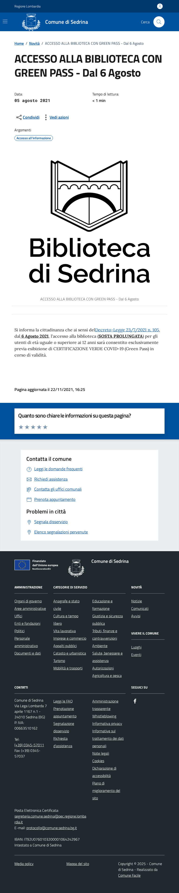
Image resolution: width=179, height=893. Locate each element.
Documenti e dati (27, 653)
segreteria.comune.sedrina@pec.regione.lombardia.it (50, 819)
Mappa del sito (77, 863)
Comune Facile (129, 875)
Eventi (136, 654)
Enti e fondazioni (27, 623)
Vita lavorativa (64, 631)
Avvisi (135, 616)
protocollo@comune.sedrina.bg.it (51, 828)
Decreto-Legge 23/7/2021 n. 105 (127, 330)
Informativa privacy (107, 723)
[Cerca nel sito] (159, 21)
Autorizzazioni (103, 668)
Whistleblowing (104, 716)
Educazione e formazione (102, 604)
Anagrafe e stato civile (66, 604)
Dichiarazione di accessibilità (104, 771)
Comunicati (139, 608)
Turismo (59, 660)
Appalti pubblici (65, 646)
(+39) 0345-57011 (29, 745)
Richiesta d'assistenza (62, 742)
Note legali (100, 753)
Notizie (136, 601)
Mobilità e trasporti (68, 668)
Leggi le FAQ (63, 701)
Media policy (24, 863)
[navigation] (5, 21)
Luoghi (136, 647)
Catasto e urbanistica (69, 653)
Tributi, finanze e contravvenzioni (104, 634)
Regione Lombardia (27, 6)
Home (19, 43)
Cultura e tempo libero (65, 619)
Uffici (18, 616)
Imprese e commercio (69, 638)
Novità (34, 43)
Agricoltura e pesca (107, 675)
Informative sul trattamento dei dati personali (108, 738)
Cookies (98, 761)
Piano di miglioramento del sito (106, 790)
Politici (19, 631)
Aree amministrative (30, 608)
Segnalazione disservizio (63, 727)
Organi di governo (28, 601)
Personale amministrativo (26, 642)
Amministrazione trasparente (105, 704)
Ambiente (99, 646)
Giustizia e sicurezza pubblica (107, 619)
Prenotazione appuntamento (64, 712)
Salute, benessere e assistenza (107, 656)
